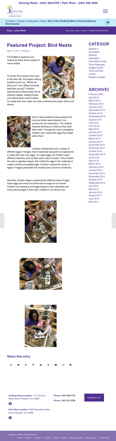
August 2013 (95, 195)
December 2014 (97, 173)
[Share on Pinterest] (33, 365)
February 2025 (96, 94)
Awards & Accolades (94, 50)
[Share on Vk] (55, 365)
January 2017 (95, 132)
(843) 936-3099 (88, 3)
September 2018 (97, 116)
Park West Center (97, 61)
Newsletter (94, 58)
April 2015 (94, 160)
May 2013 (94, 201)
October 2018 (95, 113)
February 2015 (96, 167)
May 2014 (94, 189)
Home (77, 30)
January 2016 (95, 141)
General (84, 30)
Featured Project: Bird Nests (39, 44)
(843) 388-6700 (49, 3)
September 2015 (97, 154)
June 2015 (94, 157)
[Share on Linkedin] (40, 365)
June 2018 (94, 125)
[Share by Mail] (70, 365)
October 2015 (95, 151)
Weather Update (97, 77)
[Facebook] (10, 404)
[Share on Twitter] (18, 365)
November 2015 (97, 147)
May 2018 (94, 129)
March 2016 (95, 138)
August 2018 (95, 119)
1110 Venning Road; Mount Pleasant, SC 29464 (26, 397)
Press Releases (97, 64)
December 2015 (97, 144)
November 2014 (97, 176)
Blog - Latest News (16, 30)
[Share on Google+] (26, 365)
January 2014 (95, 192)
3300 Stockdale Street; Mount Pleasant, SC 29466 (29, 411)
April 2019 (94, 97)
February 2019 (96, 103)
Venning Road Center (96, 72)
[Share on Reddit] (63, 365)
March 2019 (95, 100)
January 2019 (95, 106)
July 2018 (93, 122)
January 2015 (95, 170)
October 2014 (95, 179)
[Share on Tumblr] (48, 365)
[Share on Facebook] (11, 365)
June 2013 (94, 198)
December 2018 (97, 110)
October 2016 (95, 135)
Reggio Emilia (96, 67)
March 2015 (95, 163)
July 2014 (93, 185)
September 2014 (97, 182)
